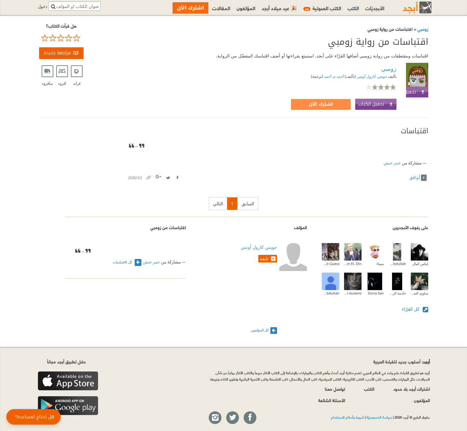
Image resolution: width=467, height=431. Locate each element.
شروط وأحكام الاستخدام (347, 417)
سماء (380, 263)
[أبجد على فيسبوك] (249, 418)
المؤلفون (246, 7)
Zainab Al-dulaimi (353, 293)
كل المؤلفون (260, 330)
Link (148, 176)
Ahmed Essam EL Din (353, 263)
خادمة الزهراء (397, 293)
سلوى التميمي (419, 293)
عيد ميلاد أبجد (279, 7)
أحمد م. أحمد (333, 76)
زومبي (422, 29)
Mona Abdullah (397, 263)
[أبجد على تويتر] (232, 418)
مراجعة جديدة (57, 53)
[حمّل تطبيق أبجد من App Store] (67, 381)
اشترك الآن (321, 104)
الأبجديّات (374, 7)
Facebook (177, 176)
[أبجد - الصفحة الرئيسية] (409, 7)
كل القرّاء (411, 309)
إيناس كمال (420, 263)
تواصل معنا (335, 389)
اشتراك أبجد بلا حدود (411, 389)
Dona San (376, 293)
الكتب (353, 7)
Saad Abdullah (330, 293)
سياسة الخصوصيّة (379, 417)
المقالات (221, 7)
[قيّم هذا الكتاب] (61, 38)
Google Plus (159, 176)
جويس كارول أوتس (371, 76)
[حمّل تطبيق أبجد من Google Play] (67, 406)
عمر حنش (392, 163)
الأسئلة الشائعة (331, 400)
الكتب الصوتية (323, 7)
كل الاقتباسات (123, 262)
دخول (42, 6)
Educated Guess (330, 263)
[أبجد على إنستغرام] (214, 418)
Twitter (168, 176)
